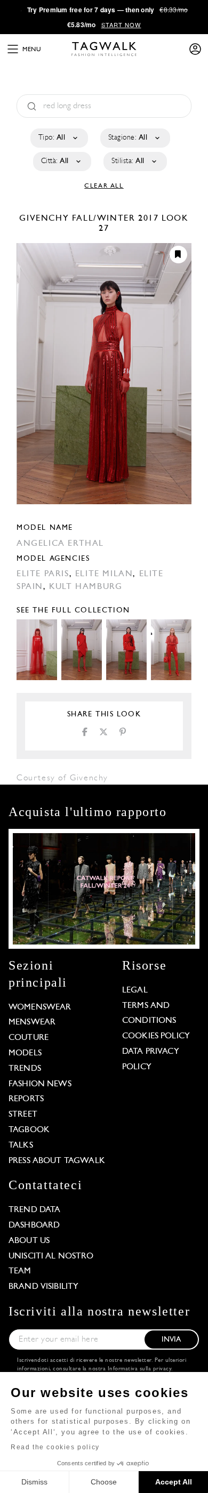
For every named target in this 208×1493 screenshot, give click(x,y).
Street (23, 1114)
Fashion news (40, 1084)
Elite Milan (104, 574)
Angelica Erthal (60, 543)
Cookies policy (156, 1036)
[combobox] (58, 138)
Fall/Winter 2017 (115, 218)
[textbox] (58, 138)
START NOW (121, 24)
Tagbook (29, 1130)
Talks (21, 1145)
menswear (32, 1022)
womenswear (40, 1007)
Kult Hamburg (85, 587)
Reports (26, 1099)
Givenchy (45, 218)
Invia (171, 1340)
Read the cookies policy (55, 1447)
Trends (25, 1068)
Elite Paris (43, 574)
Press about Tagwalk (57, 1161)
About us (29, 1241)
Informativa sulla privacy (140, 1369)
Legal (135, 990)
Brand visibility (43, 1286)
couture (29, 1038)
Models (25, 1053)
